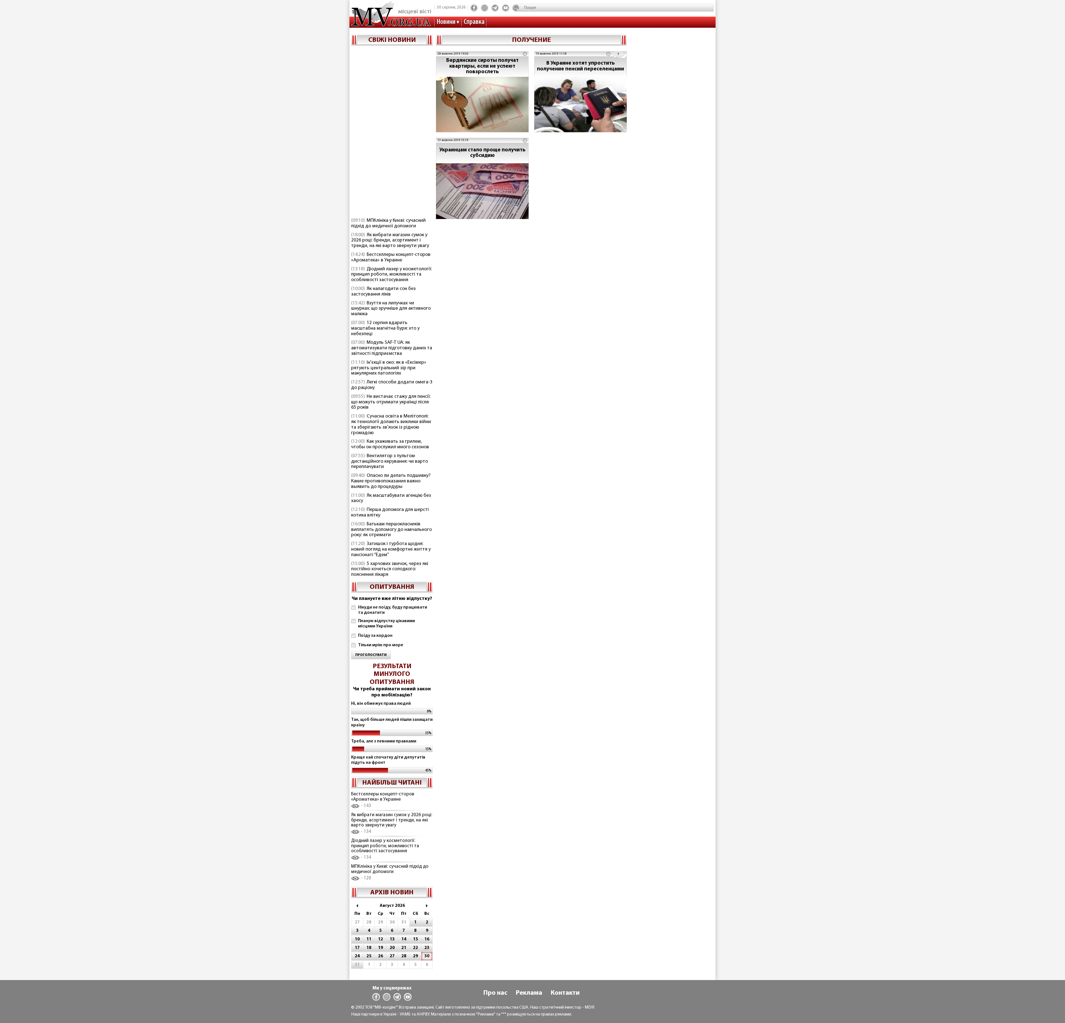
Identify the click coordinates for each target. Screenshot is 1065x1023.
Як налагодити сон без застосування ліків (383, 291)
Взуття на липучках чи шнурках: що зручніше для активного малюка (391, 309)
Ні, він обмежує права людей (381, 703)
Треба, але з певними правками (383, 741)
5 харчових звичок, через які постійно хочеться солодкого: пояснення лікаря (389, 569)
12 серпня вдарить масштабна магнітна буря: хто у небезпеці (385, 328)
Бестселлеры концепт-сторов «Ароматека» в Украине (390, 257)
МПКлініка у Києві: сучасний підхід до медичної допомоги (388, 223)
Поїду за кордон (375, 635)
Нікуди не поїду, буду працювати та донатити (392, 610)
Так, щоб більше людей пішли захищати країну (392, 722)
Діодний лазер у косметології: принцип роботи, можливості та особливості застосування (391, 275)
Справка (474, 22)
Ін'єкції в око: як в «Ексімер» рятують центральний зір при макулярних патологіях (388, 368)
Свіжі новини (392, 40)
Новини (446, 22)
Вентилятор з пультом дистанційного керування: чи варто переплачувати (389, 462)
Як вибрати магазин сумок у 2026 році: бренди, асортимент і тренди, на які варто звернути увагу (390, 241)
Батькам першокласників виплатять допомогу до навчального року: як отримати (391, 530)
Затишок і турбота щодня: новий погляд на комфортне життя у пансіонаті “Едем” (391, 549)
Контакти (565, 993)
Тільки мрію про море (380, 645)
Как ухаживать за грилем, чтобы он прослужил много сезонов (390, 444)
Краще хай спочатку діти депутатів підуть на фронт (388, 760)
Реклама (529, 993)
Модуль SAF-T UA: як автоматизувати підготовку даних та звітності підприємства (391, 348)
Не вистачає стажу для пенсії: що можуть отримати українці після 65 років (390, 402)
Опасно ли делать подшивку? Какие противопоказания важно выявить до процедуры (390, 481)
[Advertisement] (392, 132)
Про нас (495, 993)
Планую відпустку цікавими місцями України (386, 623)
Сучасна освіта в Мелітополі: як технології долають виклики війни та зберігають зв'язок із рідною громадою (391, 424)
